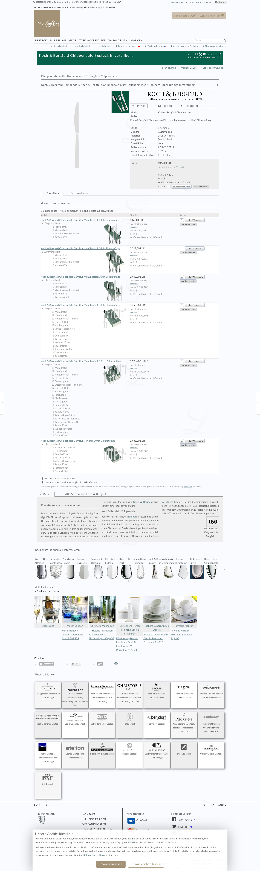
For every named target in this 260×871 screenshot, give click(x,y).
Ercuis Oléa (48, 625)
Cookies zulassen (111, 864)
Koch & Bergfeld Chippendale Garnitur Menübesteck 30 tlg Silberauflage (80, 276)
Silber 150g (95, 7)
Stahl (151, 520)
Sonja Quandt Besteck (75, 723)
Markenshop (169, 67)
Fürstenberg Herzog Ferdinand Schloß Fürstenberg (129, 629)
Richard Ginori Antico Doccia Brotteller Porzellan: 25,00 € (155, 638)
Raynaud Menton (184, 625)
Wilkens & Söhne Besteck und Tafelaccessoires (211, 695)
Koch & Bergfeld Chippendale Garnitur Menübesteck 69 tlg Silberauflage (80, 305)
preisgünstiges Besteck (185, 46)
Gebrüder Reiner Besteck (102, 723)
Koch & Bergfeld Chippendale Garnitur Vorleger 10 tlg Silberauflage (78, 440)
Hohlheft (132, 516)
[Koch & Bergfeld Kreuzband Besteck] (258, 403)
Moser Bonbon (75, 625)
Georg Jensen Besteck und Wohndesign (48, 695)
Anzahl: (162, 186)
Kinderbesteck (83, 46)
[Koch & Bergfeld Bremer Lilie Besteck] (2, 403)
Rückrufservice (204, 2)
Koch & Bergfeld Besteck (47, 723)
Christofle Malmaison (102, 625)
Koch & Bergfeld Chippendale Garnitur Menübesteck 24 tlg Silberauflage (80, 248)
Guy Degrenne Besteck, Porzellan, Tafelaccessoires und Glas (184, 727)
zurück (41, 805)
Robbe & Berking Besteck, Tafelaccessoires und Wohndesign (102, 697)
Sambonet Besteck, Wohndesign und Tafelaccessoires (211, 727)
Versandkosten (94, 824)
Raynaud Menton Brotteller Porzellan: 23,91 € (182, 634)
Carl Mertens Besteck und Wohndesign (157, 755)
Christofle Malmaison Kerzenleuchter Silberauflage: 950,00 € (101, 634)
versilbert (167, 501)
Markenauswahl (61, 7)
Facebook (184, 820)
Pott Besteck (129, 723)
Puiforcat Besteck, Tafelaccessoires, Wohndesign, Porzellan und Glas (75, 699)
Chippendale (109, 7)
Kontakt (89, 814)
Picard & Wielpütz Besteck (102, 753)
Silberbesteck (60, 46)
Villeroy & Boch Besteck (211, 753)
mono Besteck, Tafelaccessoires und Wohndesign (47, 757)
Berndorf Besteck (157, 723)
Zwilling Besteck (184, 753)
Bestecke (47, 7)
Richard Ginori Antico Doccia (157, 627)
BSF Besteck (47, 784)
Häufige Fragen (94, 819)
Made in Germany (128, 46)
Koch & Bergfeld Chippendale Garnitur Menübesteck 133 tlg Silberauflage (81, 361)
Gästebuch (177, 2)
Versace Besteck (129, 753)
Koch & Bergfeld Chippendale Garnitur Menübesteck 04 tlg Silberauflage (80, 220)
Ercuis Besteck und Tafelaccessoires (157, 695)
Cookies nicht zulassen (146, 864)
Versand (180, 167)
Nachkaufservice (214, 46)
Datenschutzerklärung (95, 855)
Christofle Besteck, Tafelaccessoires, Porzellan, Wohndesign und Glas (129, 697)
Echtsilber (166, 155)
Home (37, 7)
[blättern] (35, 569)
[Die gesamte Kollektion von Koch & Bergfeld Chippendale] (217, 85)
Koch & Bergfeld (79, 7)
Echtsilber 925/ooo (213, 67)
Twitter (183, 827)
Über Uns (189, 2)
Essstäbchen (104, 46)
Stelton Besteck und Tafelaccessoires (75, 755)
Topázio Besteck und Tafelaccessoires (183, 695)
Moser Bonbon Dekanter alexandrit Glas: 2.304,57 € (73, 634)
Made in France (155, 46)
